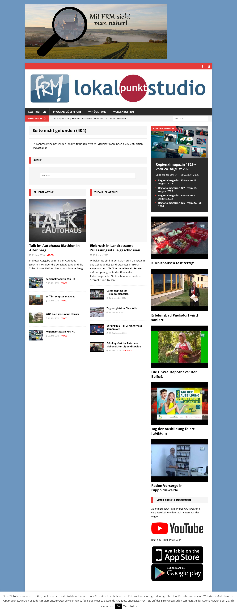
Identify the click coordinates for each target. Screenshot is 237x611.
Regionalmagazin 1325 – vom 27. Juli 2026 (179, 204)
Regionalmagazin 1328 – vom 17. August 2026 (177, 182)
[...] (118, 280)
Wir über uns (97, 111)
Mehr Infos (130, 606)
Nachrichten (37, 111)
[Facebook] (202, 66)
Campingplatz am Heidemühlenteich (118, 292)
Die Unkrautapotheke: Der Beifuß (174, 374)
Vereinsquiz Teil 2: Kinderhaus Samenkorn (124, 327)
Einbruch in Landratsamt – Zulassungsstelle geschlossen (115, 247)
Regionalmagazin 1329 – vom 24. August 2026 (176, 166)
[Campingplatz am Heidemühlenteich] (97, 297)
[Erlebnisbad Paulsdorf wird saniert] (179, 309)
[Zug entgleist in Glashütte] (97, 315)
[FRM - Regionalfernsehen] (118, 88)
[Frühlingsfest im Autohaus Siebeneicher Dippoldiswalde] (97, 350)
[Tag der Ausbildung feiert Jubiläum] (179, 422)
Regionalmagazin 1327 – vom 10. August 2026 (177, 189)
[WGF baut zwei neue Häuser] (36, 321)
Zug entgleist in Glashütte (122, 308)
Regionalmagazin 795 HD (60, 279)
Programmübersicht (67, 111)
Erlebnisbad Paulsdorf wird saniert (174, 317)
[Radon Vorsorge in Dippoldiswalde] (179, 479)
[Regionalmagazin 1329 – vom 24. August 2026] (179, 155)
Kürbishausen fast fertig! (172, 263)
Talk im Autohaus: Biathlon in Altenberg (54, 247)
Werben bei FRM (123, 111)
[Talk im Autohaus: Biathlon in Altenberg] (57, 239)
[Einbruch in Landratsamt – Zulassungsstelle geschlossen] (118, 239)
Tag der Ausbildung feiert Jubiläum (173, 431)
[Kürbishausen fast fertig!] (179, 257)
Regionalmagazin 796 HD (60, 331)
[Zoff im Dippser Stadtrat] (36, 303)
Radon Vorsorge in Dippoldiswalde (167, 487)
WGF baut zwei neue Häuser (62, 314)
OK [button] (118, 606)
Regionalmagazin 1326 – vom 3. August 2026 (177, 197)
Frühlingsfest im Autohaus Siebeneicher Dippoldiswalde (124, 345)
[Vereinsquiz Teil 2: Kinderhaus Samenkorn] (97, 332)
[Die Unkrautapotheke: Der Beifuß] (179, 366)
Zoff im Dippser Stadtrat (60, 296)
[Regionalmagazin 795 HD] (36, 286)
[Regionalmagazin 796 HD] (36, 338)
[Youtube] (209, 66)
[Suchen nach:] (190, 118)
